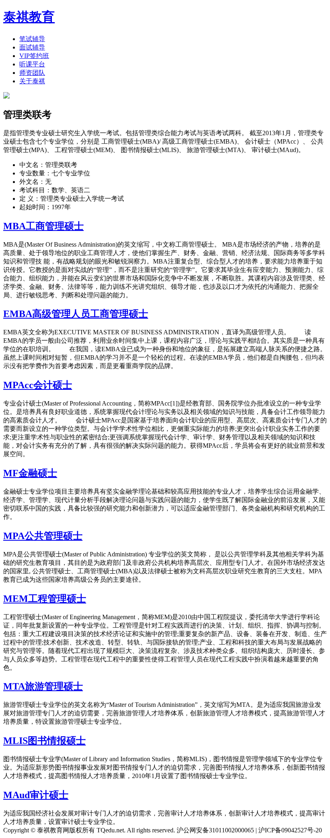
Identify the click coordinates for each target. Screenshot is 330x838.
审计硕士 (49, 795)
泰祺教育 (29, 17)
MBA (14, 226)
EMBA (17, 314)
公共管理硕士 (53, 536)
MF (11, 473)
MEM (15, 598)
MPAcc (18, 385)
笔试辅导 (32, 38)
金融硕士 (38, 473)
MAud (16, 795)
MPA (14, 536)
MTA (14, 686)
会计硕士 (52, 385)
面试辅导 (32, 47)
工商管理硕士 (55, 226)
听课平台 (32, 64)
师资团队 (32, 72)
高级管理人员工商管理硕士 (90, 314)
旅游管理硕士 (54, 686)
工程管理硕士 (57, 598)
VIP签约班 (34, 55)
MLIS (15, 740)
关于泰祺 (32, 81)
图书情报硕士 (57, 740)
